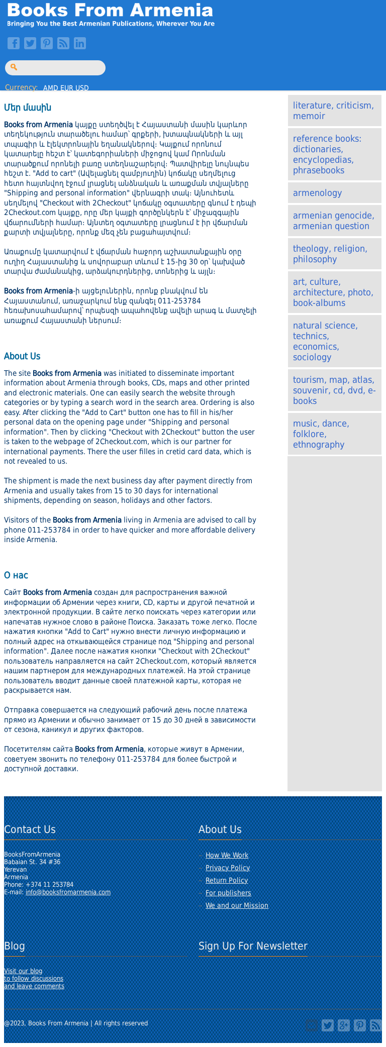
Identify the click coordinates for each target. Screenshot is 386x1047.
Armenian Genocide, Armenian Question (333, 220)
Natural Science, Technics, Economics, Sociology (325, 341)
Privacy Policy (228, 868)
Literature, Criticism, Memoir (333, 110)
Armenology (317, 192)
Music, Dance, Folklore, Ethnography (321, 434)
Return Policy (227, 880)
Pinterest (47, 43)
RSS (63, 43)
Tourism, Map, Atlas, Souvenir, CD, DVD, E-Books (334, 390)
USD (82, 88)
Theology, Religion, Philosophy (330, 253)
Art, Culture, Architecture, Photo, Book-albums (333, 292)
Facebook (14, 43)
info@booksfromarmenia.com (68, 892)
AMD (50, 88)
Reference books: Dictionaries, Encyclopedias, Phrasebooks (327, 154)
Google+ (344, 1025)
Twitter (30, 43)
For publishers (228, 893)
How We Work (227, 855)
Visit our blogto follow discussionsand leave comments (34, 978)
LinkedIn (80, 43)
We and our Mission (237, 905)
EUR (66, 88)
